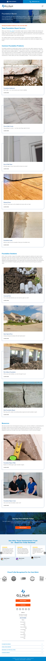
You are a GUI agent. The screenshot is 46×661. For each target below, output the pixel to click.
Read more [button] (4, 554)
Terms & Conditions (23, 659)
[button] (1, 553)
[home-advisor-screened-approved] (32, 578)
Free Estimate (12, 1)
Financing (23, 605)
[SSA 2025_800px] (4, 579)
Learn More (6, 92)
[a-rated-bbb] (23, 578)
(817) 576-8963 (23, 617)
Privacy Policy (17, 659)
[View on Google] (2, 559)
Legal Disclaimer (28, 659)
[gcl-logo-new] (13, 578)
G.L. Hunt (12, 31)
